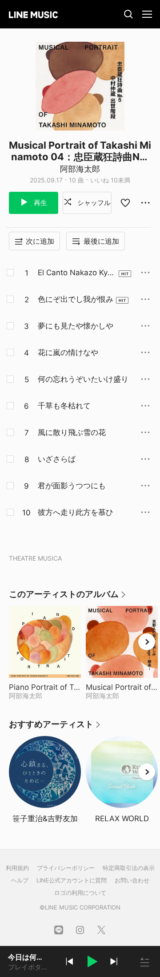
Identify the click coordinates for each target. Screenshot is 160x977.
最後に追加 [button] (101, 241)
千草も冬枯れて (64, 405)
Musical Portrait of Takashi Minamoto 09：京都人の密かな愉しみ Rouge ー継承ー (122, 687)
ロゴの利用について (80, 892)
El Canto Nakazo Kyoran (76, 273)
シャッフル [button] (93, 202)
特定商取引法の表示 (129, 867)
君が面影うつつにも (72, 485)
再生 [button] (39, 202)
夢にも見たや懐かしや (75, 325)
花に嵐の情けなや (68, 352)
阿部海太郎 (80, 169)
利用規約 (17, 867)
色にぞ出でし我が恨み (75, 299)
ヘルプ (19, 880)
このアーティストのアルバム (68, 597)
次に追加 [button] (40, 241)
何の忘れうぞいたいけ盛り (83, 379)
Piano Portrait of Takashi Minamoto (45, 687)
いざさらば (57, 459)
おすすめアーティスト (55, 727)
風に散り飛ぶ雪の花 (72, 432)
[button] (91, 963)
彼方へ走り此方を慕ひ (75, 512)
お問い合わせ (132, 880)
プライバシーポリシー (66, 867)
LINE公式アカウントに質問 (71, 880)
